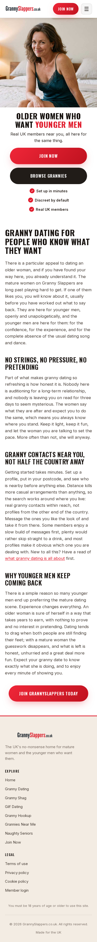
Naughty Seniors (19, 833)
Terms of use (16, 863)
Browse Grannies (48, 175)
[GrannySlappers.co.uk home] (23, 9)
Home (10, 780)
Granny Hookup (18, 815)
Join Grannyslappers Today (48, 693)
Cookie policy (16, 881)
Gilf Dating (14, 806)
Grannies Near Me (20, 824)
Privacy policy (17, 872)
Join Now (66, 8)
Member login (17, 890)
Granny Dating (17, 789)
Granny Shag (15, 798)
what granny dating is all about (35, 558)
